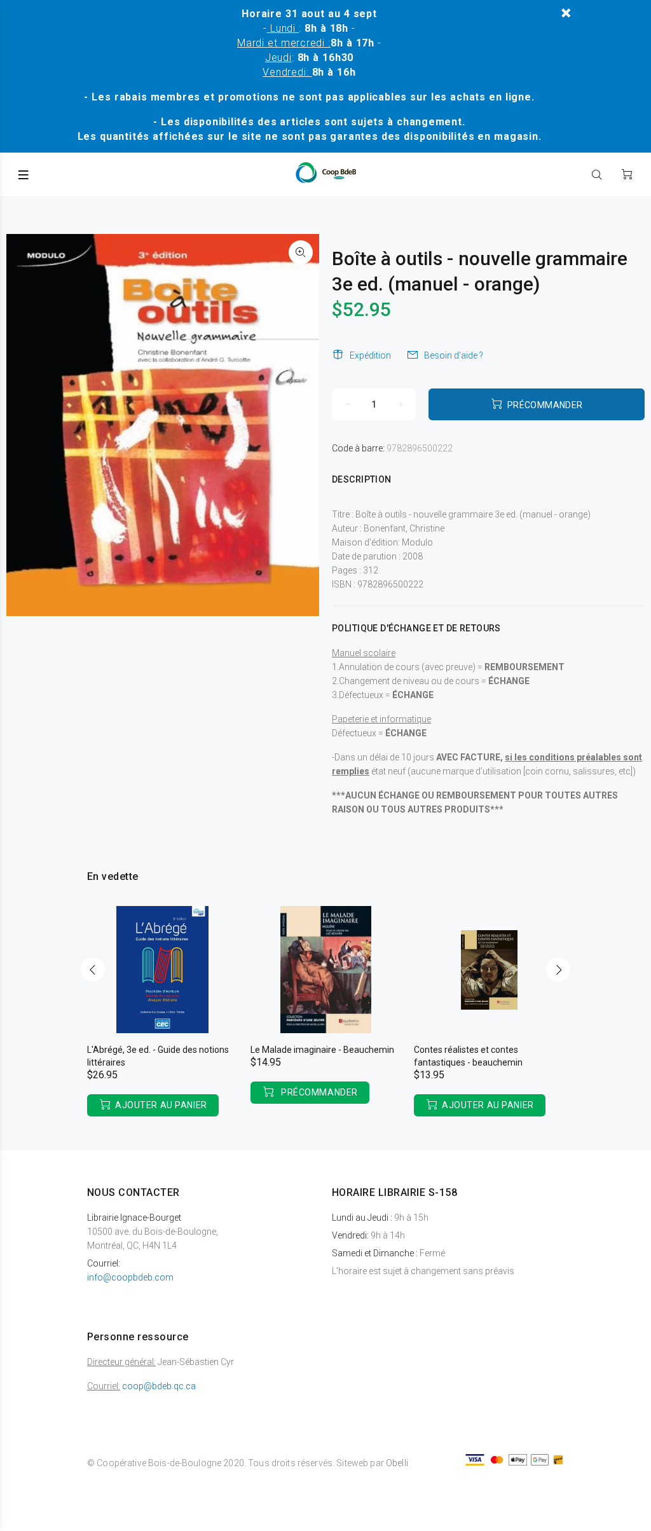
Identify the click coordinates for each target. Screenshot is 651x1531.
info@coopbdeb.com (130, 1277)
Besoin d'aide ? (453, 355)
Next (558, 970)
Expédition (370, 355)
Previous (93, 970)
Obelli (397, 1463)
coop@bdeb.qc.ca (159, 1386)
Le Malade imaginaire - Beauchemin (322, 1050)
